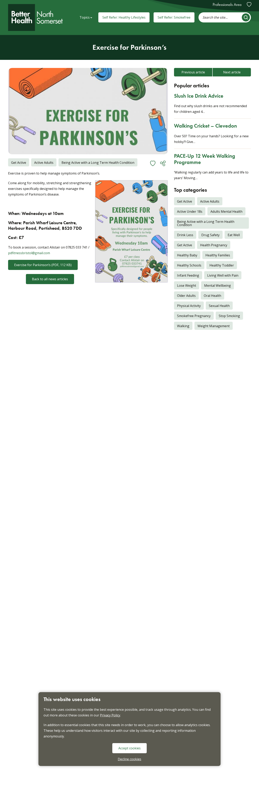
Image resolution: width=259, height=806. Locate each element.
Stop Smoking (228, 316)
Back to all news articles (50, 279)
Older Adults (185, 295)
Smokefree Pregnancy (192, 316)
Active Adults (208, 201)
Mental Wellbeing (216, 285)
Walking (181, 326)
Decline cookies (129, 759)
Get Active (183, 245)
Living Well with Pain (221, 275)
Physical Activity (187, 306)
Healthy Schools (187, 265)
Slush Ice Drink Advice (198, 95)
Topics (85, 17)
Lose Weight (185, 285)
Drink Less (183, 235)
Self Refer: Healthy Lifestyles (123, 17)
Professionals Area (227, 4)
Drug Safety (209, 235)
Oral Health (211, 295)
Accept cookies (129, 748)
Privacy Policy (110, 715)
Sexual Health (218, 306)
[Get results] (246, 17)
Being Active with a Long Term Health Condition (204, 223)
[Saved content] (249, 4)
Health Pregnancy (212, 245)
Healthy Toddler (220, 265)
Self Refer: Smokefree (174, 17)
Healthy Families (216, 255)
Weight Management (212, 326)
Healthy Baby (185, 255)
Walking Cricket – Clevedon (205, 125)
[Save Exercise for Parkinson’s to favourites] (153, 163)
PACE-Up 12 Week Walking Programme (204, 159)
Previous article (193, 72)
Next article (232, 72)
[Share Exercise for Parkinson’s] (163, 163)
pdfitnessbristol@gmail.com (29, 253)
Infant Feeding (186, 275)
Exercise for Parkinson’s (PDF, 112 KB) (43, 265)
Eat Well (232, 235)
